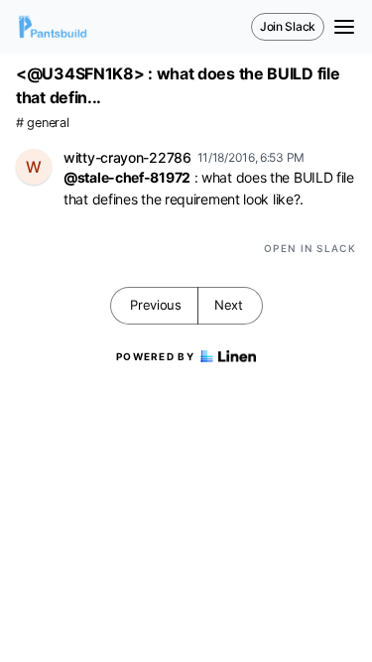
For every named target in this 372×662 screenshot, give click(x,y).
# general (42, 122)
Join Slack (287, 26)
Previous (156, 305)
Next (228, 305)
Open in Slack (310, 248)
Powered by (155, 356)
